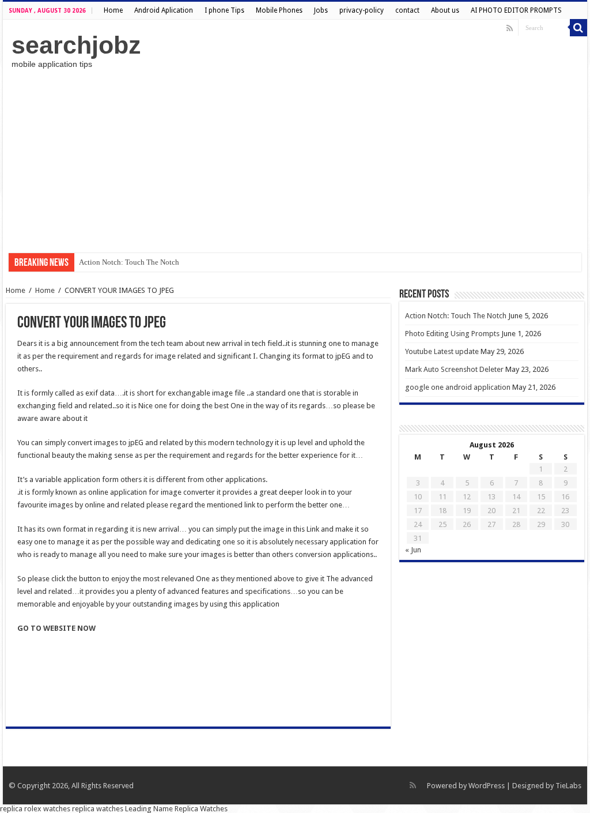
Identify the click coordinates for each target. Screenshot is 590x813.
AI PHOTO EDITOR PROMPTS (516, 10)
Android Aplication (163, 10)
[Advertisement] (295, 161)
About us (445, 10)
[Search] (578, 27)
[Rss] (509, 28)
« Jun (413, 549)
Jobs (321, 10)
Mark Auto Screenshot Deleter (454, 369)
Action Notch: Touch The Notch (129, 262)
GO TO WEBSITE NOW (56, 628)
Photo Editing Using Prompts (452, 333)
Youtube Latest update (442, 351)
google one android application (457, 387)
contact (407, 10)
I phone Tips (224, 10)
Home (113, 10)
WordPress (486, 785)
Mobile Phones (279, 10)
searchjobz (76, 45)
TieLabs (568, 785)
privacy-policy (361, 10)
